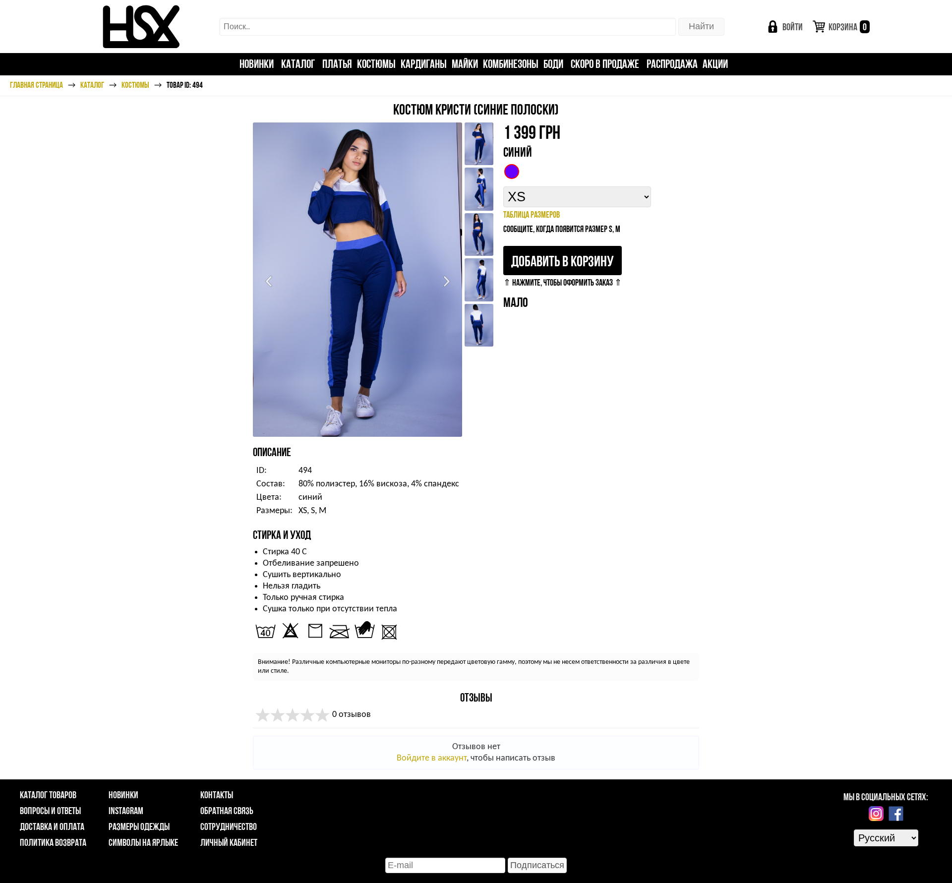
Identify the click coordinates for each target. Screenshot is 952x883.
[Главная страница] (141, 26)
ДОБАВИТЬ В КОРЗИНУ (562, 261)
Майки (465, 63)
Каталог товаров (48, 794)
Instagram (126, 810)
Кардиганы (424, 63)
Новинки (256, 63)
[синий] (511, 171)
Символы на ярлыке (143, 842)
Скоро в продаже (605, 63)
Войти (792, 26)
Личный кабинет (228, 842)
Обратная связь (226, 810)
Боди (553, 63)
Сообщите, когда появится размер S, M (561, 229)
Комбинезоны (510, 63)
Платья (337, 63)
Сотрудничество (228, 826)
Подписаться (537, 865)
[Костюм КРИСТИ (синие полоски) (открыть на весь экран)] (357, 279)
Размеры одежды (139, 826)
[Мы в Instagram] (876, 813)
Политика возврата (53, 842)
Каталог (298, 63)
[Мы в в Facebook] (896, 813)
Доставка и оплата (52, 826)
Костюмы (376, 63)
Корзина (848, 26)
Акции (715, 63)
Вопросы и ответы (50, 810)
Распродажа (672, 63)
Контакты (216, 794)
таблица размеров (531, 214)
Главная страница (36, 84)
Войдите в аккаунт (432, 758)
